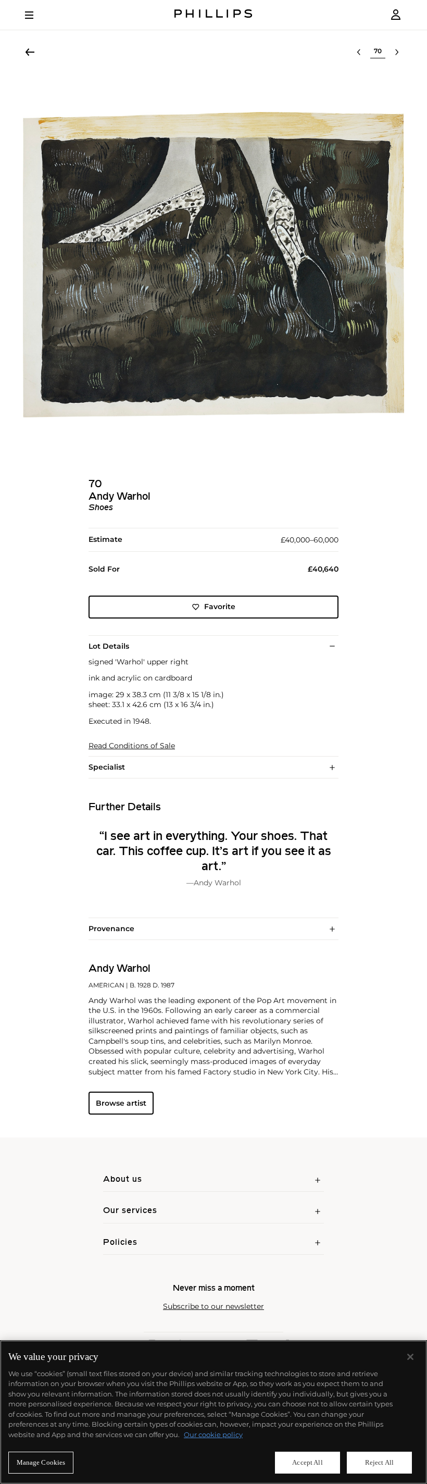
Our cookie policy (213, 1434)
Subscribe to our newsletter (213, 1306)
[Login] (396, 14)
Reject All (379, 1462)
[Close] (410, 1356)
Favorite (219, 606)
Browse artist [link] (121, 1103)
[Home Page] (213, 14)
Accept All (307, 1462)
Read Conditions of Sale (132, 745)
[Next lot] (397, 52)
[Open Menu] (36, 15)
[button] (213, 264)
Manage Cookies (41, 1462)
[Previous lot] (358, 52)
